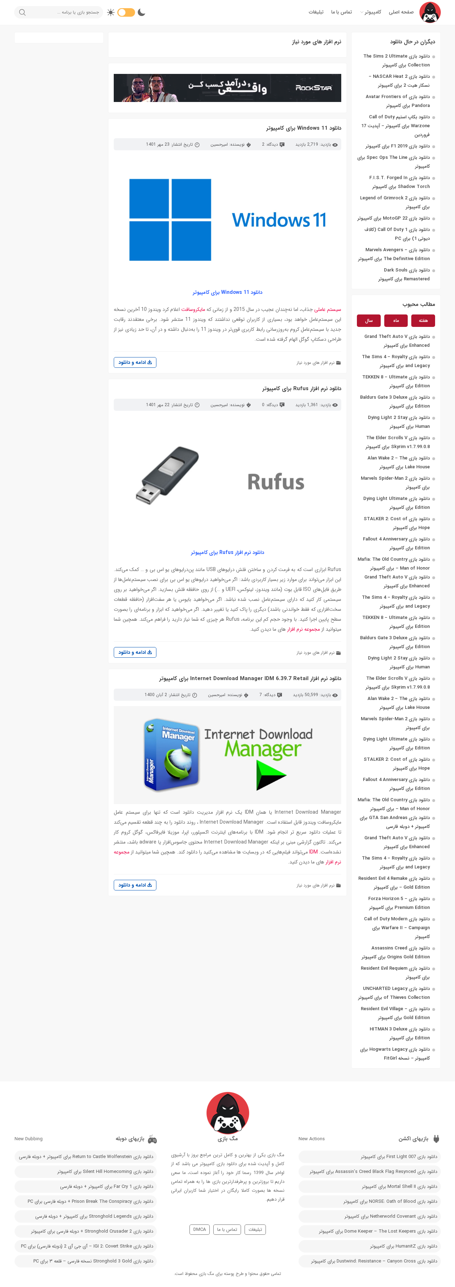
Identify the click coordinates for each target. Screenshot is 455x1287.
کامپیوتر (373, 12)
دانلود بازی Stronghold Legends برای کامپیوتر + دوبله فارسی (94, 1216)
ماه (396, 320)
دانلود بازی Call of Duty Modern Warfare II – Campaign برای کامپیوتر (397, 928)
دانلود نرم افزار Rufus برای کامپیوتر (301, 388)
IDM (313, 852)
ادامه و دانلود (132, 362)
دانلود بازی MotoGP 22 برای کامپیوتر (394, 218)
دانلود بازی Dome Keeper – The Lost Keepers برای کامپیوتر (378, 1231)
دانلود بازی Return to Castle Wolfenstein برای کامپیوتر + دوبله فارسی (86, 1157)
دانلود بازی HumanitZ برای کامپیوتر (403, 1246)
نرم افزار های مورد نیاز (315, 362)
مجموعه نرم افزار (303, 629)
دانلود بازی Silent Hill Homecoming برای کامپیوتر (105, 1171)
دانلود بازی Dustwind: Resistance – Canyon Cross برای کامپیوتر (374, 1261)
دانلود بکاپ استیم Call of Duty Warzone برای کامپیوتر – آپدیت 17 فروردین (395, 126)
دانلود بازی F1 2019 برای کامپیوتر (398, 146)
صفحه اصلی (401, 12)
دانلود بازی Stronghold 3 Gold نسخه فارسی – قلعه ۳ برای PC (93, 1261)
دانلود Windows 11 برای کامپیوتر (303, 128)
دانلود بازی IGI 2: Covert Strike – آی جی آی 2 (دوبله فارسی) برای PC (87, 1246)
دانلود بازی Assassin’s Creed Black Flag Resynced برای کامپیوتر (373, 1171)
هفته (423, 320)
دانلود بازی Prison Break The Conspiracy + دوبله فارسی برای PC (90, 1201)
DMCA (199, 1229)
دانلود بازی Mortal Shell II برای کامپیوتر (399, 1186)
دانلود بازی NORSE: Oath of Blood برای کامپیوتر (390, 1201)
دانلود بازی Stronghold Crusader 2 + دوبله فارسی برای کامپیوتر (92, 1231)
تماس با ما (341, 12)
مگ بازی (206, 1273)
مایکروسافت (193, 309)
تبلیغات (316, 12)
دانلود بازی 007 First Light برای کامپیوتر (399, 1157)
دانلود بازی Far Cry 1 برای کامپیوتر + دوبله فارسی (106, 1186)
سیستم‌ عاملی (327, 309)
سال (369, 320)
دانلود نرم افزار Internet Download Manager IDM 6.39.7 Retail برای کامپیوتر (250, 678)
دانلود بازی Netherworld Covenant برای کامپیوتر (390, 1216)
